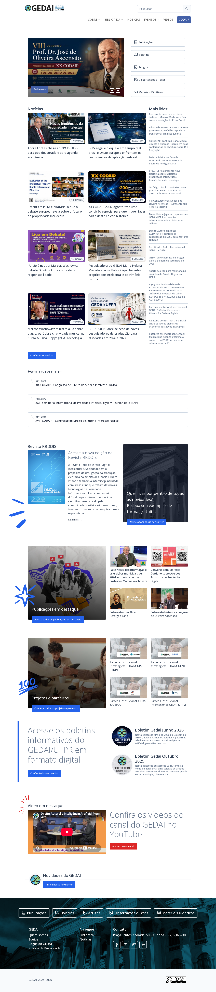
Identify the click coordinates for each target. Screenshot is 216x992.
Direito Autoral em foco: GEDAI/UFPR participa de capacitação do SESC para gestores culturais (168, 235)
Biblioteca (112, 19)
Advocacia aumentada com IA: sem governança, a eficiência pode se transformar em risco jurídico (168, 130)
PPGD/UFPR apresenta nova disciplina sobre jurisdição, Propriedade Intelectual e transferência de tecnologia (164, 175)
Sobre (92, 19)
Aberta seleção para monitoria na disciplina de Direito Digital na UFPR (167, 274)
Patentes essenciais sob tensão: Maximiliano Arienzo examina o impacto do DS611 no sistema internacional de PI (167, 338)
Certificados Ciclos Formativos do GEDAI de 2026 (167, 249)
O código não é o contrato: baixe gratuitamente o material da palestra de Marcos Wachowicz (167, 190)
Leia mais (73, 519)
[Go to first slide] (118, 90)
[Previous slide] (112, 90)
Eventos (150, 19)
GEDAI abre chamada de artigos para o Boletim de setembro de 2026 (166, 260)
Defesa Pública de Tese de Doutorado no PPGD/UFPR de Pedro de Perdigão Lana (165, 160)
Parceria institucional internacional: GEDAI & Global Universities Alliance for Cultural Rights (168, 310)
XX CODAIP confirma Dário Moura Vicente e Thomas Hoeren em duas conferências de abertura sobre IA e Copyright (168, 145)
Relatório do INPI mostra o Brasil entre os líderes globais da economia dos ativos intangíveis (167, 323)
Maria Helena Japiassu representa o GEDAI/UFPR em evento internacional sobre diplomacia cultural (168, 219)
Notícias (133, 19)
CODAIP (184, 19)
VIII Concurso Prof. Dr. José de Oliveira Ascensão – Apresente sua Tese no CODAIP (168, 203)
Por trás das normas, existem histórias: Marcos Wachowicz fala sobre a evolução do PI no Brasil (167, 117)
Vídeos (168, 19)
